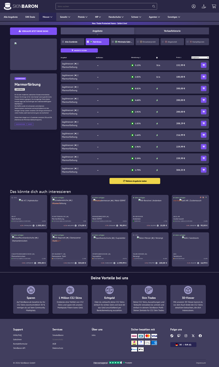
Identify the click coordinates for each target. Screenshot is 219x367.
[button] (194, 6)
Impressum (201, 363)
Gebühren (17, 339)
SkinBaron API (19, 348)
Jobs (94, 335)
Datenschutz (57, 348)
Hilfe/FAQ (17, 335)
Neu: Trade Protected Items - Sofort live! (109, 23)
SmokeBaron (57, 335)
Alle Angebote (11, 16)
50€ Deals (30, 16)
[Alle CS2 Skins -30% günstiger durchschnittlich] (7, 6)
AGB (54, 343)
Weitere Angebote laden (136, 181)
